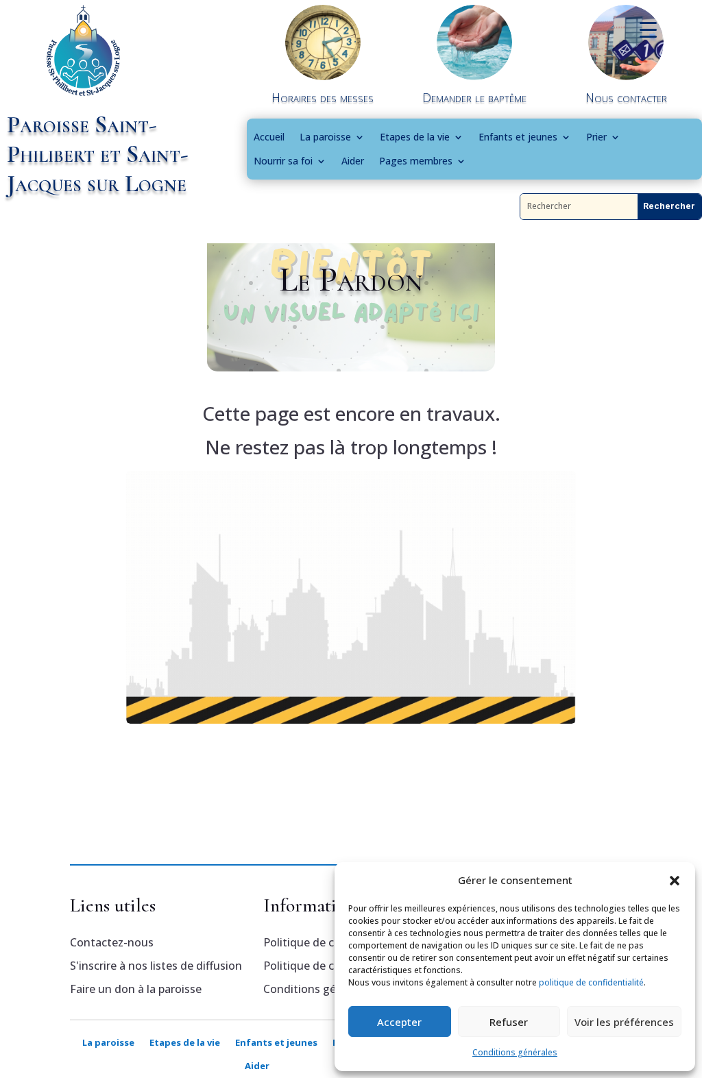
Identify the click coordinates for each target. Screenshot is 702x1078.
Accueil (269, 137)
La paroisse (325, 137)
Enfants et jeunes (518, 137)
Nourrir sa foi (283, 161)
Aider (352, 161)
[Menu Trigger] (648, 29)
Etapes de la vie (415, 137)
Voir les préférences (624, 1022)
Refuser (508, 1022)
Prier (596, 137)
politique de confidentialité (591, 982)
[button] (674, 880)
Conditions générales (514, 1052)
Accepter (399, 1022)
